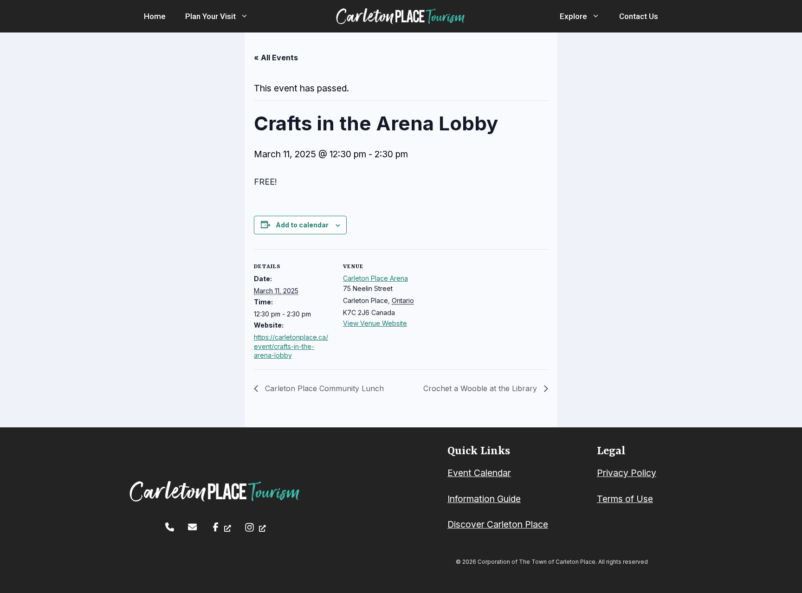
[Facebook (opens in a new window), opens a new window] (221, 527)
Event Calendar (479, 472)
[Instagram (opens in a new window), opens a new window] (255, 527)
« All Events (276, 57)
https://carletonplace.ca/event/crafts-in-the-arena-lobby (291, 346)
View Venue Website (375, 323)
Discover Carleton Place (497, 524)
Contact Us (638, 16)
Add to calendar (302, 225)
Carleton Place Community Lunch (323, 388)
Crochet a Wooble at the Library (481, 388)
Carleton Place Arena (375, 278)
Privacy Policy (626, 472)
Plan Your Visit (210, 16)
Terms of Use (625, 498)
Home (155, 16)
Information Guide (484, 498)
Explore (573, 16)
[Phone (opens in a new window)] (169, 527)
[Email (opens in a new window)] (192, 527)
